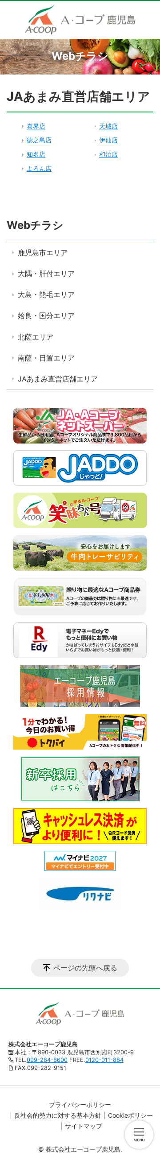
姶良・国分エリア (46, 315)
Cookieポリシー (130, 1115)
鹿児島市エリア (43, 252)
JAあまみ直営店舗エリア (58, 378)
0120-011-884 (104, 1060)
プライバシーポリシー (80, 1104)
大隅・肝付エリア (46, 273)
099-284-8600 (47, 1060)
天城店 (108, 126)
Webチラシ (35, 225)
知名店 (36, 154)
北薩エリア (35, 336)
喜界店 (36, 126)
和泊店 (108, 154)
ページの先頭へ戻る (85, 967)
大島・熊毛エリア (46, 294)
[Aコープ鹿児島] (80, 19)
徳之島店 (39, 140)
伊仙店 (108, 140)
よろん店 (39, 168)
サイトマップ (83, 1126)
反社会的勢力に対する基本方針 (57, 1115)
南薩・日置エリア (46, 357)
